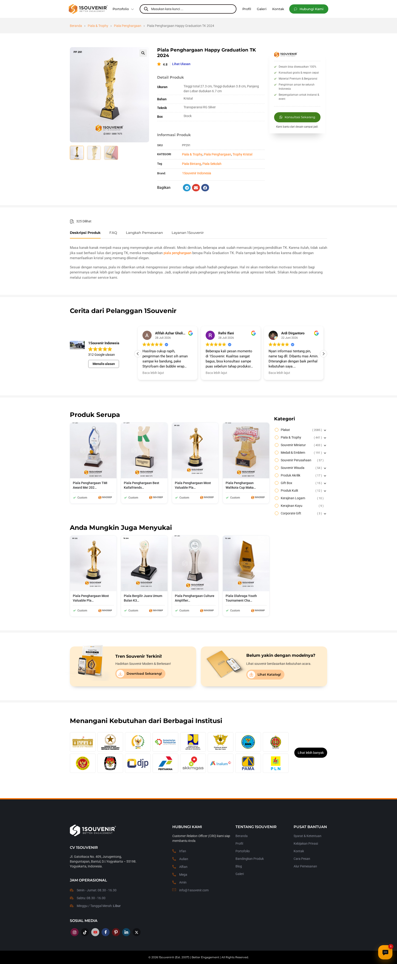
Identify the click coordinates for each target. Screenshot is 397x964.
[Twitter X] (137, 932)
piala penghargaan (177, 253)
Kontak (299, 851)
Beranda (76, 26)
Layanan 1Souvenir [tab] (188, 233)
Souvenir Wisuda (301, 468)
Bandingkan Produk (249, 859)
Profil (239, 843)
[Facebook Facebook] (106, 932)
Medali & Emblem (301, 452)
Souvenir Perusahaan (302, 460)
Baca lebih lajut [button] (153, 373)
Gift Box (301, 483)
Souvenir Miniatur (301, 445)
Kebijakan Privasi (306, 843)
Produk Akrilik (301, 475)
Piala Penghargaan (127, 26)
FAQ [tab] (113, 233)
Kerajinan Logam (302, 498)
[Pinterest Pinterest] (116, 932)
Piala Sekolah (211, 164)
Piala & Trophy (98, 26)
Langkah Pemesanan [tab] (144, 233)
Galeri (239, 874)
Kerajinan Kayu (302, 506)
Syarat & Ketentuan (307, 836)
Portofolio (121, 9)
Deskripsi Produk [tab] (85, 233)
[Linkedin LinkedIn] (126, 932)
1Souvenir (165, 957)
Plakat (301, 430)
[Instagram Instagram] (75, 932)
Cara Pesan (302, 859)
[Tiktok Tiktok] (85, 932)
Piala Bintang (191, 164)
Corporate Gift (301, 513)
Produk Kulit (301, 490)
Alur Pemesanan (305, 866)
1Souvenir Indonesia (196, 173)
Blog (238, 866)
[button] (308, 9)
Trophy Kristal (242, 154)
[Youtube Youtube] (95, 932)
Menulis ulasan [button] (104, 364)
